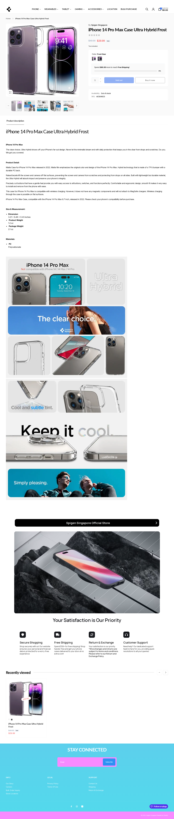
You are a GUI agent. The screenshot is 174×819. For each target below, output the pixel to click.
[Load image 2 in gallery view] (29, 105)
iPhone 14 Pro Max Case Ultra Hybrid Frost (25, 725)
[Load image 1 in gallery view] (16, 105)
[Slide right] (144, 2)
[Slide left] (29, 2)
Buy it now (150, 80)
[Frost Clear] (94, 59)
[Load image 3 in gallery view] (42, 105)
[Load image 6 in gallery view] (68, 105)
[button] (146, 9)
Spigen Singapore (97, 25)
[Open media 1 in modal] (42, 60)
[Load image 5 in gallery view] (55, 105)
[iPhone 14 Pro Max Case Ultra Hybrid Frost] (26, 712)
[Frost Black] (100, 59)
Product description (15, 120)
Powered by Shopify (162, 815)
